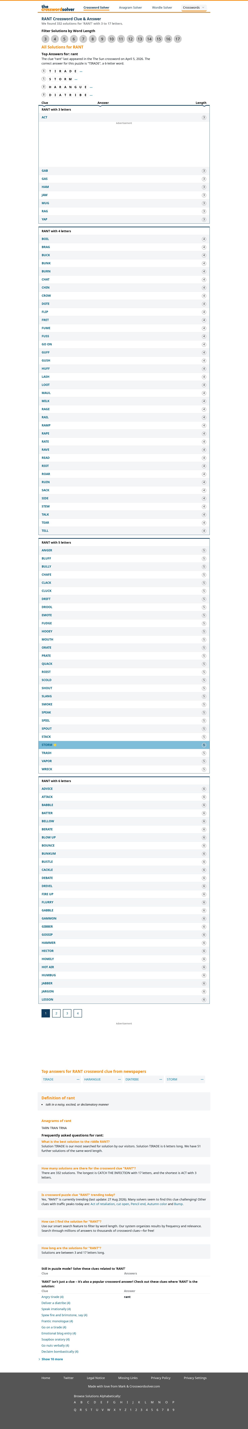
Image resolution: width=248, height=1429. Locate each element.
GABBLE (47, 910)
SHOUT (47, 688)
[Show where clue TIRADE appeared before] (80, 71)
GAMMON (49, 918)
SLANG (47, 696)
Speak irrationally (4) (56, 1309)
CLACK (46, 583)
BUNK (46, 263)
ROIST (46, 672)
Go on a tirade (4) (54, 1327)
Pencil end (138, 1204)
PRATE (46, 656)
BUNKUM (49, 853)
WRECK (47, 769)
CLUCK (46, 591)
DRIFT (46, 599)
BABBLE (47, 805)
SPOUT (47, 728)
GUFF (46, 352)
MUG (45, 203)
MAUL (46, 393)
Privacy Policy (160, 1378)
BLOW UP (49, 837)
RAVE (45, 450)
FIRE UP (47, 894)
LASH (45, 377)
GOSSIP (47, 935)
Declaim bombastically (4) (60, 1351)
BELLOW (48, 821)
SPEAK (46, 712)
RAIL (45, 417)
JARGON (48, 991)
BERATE (47, 829)
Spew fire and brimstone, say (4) (64, 1315)
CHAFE (46, 574)
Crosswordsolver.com (145, 1386)
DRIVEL (47, 886)
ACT (44, 117)
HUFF (46, 368)
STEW (46, 506)
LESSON (47, 999)
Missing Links (128, 1378)
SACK (45, 490)
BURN (46, 271)
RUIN (46, 482)
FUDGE (47, 623)
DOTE (45, 304)
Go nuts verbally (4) (55, 1345)
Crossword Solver (96, 7)
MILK (45, 401)
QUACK (47, 664)
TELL (45, 531)
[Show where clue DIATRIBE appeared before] (91, 95)
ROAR (46, 474)
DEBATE (47, 878)
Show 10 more (52, 1359)
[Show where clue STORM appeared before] (75, 79)
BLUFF (46, 558)
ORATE (46, 647)
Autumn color (157, 1204)
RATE (45, 441)
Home (46, 1378)
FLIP (45, 312)
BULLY (46, 566)
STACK (46, 737)
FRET (45, 320)
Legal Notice (96, 1378)
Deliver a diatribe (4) (56, 1303)
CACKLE (47, 870)
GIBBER (47, 926)
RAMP (46, 425)
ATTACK (47, 797)
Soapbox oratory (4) (56, 1339)
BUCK (46, 255)
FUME (46, 328)
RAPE (45, 433)
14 (149, 39)
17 (177, 39)
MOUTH (47, 639)
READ (46, 458)
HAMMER (49, 943)
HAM (45, 187)
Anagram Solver (130, 7)
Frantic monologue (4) (57, 1321)
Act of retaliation (103, 1204)
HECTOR (48, 951)
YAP (44, 219)
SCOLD (46, 680)
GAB (45, 171)
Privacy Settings (195, 1378)
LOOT (46, 385)
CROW (46, 296)
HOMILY (48, 959)
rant (127, 1297)
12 (130, 39)
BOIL (45, 239)
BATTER (47, 813)
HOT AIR (48, 967)
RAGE (46, 409)
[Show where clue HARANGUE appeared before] (91, 87)
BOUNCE (48, 845)
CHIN (46, 287)
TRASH (46, 753)
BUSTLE (47, 862)
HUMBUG (49, 975)
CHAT (45, 279)
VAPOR (47, 761)
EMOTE (47, 615)
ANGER (47, 550)
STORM (47, 745)
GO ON (47, 344)
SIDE (45, 498)
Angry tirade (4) (52, 1297)
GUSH (46, 360)
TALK (45, 514)
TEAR (45, 522)
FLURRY (47, 902)
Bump (178, 1204)
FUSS (45, 336)
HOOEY (47, 631)
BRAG (46, 247)
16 (168, 39)
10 (111, 39)
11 (121, 39)
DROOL (47, 607)
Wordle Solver (162, 7)
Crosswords (191, 7)
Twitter (68, 1378)
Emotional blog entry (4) (59, 1333)
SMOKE (47, 704)
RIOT (45, 466)
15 (159, 39)
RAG (45, 211)
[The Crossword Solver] (58, 8)
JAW (44, 195)
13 (140, 39)
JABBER (47, 983)
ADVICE (47, 789)
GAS (45, 179)
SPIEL (46, 720)
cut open (122, 1204)
